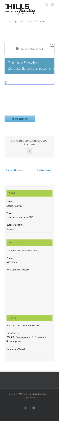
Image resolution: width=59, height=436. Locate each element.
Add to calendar (20, 118)
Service (10, 228)
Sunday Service (14, 169)
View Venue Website (16, 348)
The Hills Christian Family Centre (22, 250)
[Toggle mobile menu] (52, 4)
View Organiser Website (18, 269)
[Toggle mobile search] (46, 4)
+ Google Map (15, 341)
